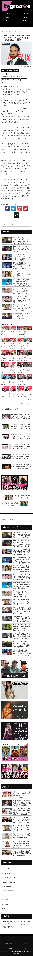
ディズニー (13, 76)
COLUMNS (9, 948)
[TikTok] (16, 215)
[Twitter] (13, 208)
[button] (29, 225)
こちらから (22, 924)
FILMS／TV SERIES (7, 70)
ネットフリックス (7, 79)
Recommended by (24, 399)
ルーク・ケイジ (6, 82)
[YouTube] (26, 208)
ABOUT (24, 948)
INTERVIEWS (24, 941)
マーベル (25, 79)
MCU (4, 74)
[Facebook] (7, 208)
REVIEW (24, 946)
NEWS (16, 70)
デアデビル (5, 76)
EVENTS (8, 946)
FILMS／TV (9, 943)
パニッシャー (17, 79)
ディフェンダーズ (23, 76)
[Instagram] (19, 208)
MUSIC (24, 943)
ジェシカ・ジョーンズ (25, 74)
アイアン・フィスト (12, 74)
